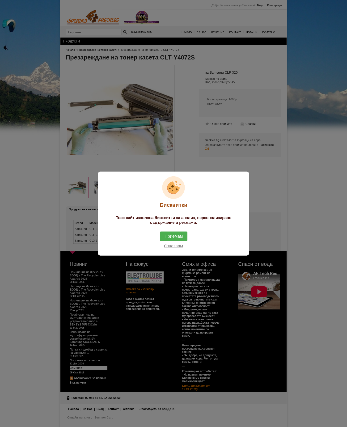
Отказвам (173, 246)
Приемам (174, 236)
